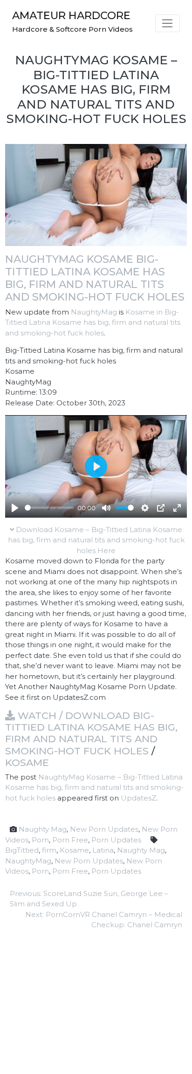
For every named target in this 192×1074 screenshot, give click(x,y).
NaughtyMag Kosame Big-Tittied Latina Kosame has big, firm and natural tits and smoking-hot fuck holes (95, 278)
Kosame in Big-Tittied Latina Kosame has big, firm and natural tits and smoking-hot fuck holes (92, 322)
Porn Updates (116, 839)
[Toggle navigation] (167, 23)
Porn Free (70, 839)
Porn (40, 839)
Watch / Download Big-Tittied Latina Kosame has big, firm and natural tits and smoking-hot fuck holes (91, 733)
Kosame (27, 762)
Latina (103, 850)
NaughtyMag (94, 312)
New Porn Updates (104, 829)
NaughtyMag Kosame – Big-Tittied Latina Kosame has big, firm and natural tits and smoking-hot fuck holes (94, 787)
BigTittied (22, 850)
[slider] (49, 507)
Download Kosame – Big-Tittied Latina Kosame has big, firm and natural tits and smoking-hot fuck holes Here (96, 540)
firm (49, 850)
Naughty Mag (43, 829)
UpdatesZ (138, 798)
